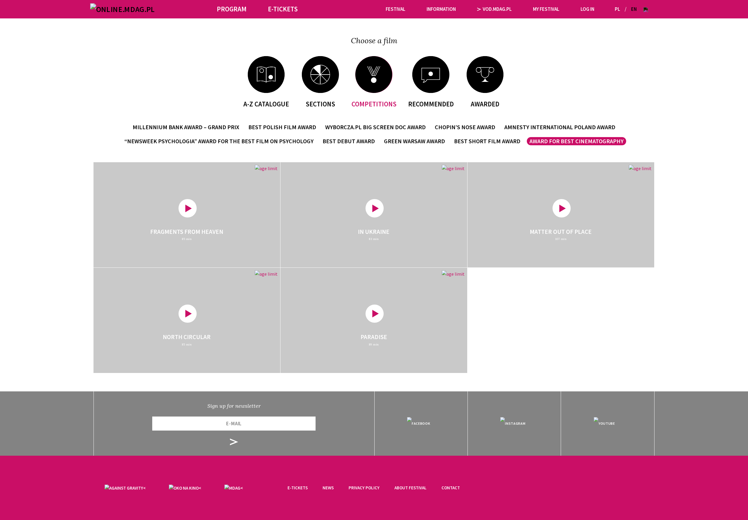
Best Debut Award (349, 141)
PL (617, 9)
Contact (450, 487)
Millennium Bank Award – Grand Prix (186, 127)
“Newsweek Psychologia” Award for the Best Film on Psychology (219, 141)
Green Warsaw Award (414, 141)
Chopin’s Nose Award (465, 127)
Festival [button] (395, 9)
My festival (546, 9)
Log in (587, 9)
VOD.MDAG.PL (497, 9)
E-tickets (298, 487)
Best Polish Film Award (282, 127)
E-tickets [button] (283, 9)
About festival (410, 487)
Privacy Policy (364, 487)
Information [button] (441, 9)
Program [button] (232, 9)
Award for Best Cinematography (576, 141)
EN (634, 9)
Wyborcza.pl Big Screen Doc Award (375, 127)
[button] (645, 9)
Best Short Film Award (487, 141)
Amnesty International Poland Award (559, 127)
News (328, 487)
